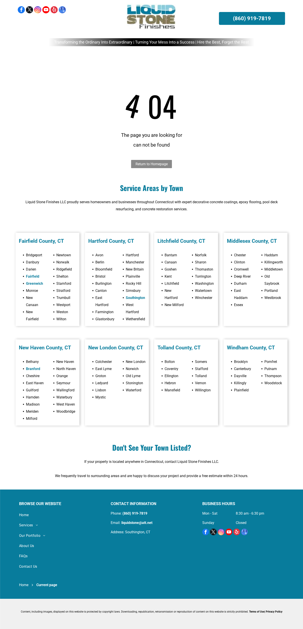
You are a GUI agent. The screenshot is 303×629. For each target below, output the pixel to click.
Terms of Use (256, 611)
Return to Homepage (152, 164)
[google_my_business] (62, 10)
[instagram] (37, 10)
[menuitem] (78, 56)
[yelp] (54, 10)
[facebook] (21, 10)
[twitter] (29, 10)
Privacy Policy (274, 611)
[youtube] (45, 10)
